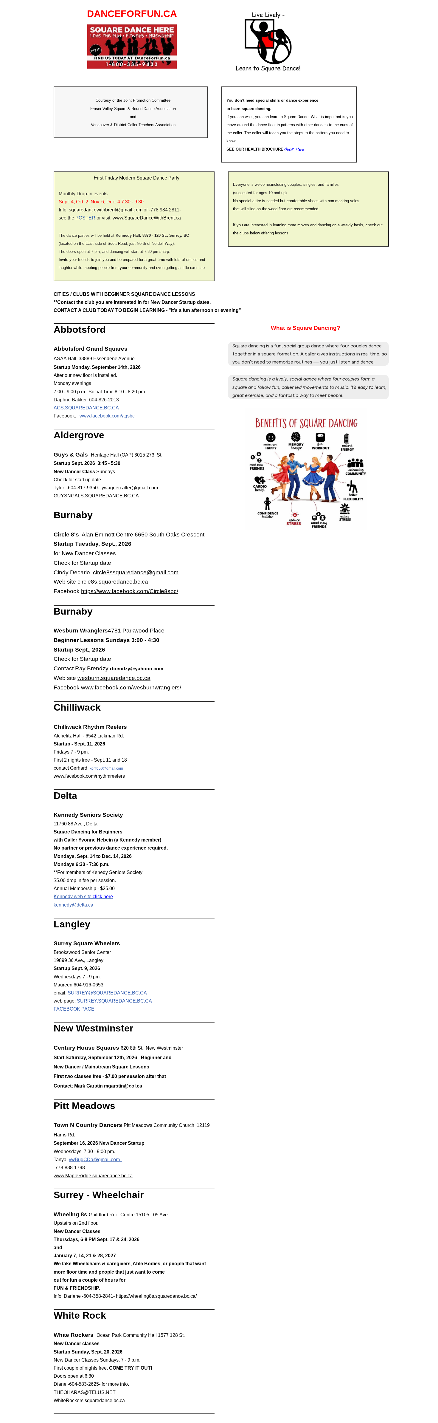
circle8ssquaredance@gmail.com (135, 572)
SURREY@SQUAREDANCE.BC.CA (106, 992)
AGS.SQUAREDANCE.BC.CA (86, 407)
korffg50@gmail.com (106, 768)
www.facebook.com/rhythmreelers (89, 776)
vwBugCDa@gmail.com (95, 1159)
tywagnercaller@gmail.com (129, 487)
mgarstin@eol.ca (123, 1085)
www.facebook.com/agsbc (107, 415)
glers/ (174, 687)
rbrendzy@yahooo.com (136, 668)
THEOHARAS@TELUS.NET (85, 1392)
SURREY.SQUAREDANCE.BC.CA (114, 1000)
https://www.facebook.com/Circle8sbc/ (129, 591)
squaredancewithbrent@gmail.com (105, 209)
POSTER (85, 217)
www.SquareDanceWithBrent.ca (147, 217)
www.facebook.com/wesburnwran (124, 687)
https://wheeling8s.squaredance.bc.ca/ (157, 1296)
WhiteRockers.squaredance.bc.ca (89, 1400)
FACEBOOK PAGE (74, 1008)
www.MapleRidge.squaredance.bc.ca (93, 1175)
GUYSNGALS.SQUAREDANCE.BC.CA (96, 495)
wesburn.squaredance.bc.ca (113, 678)
